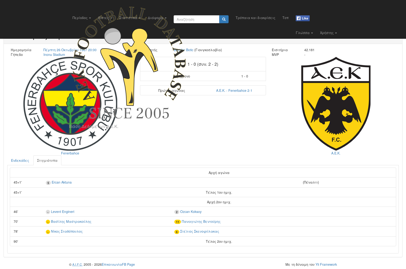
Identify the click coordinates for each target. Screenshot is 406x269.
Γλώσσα (303, 32)
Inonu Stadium (54, 54)
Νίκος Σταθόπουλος (67, 231)
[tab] (20, 160)
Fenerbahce (70, 153)
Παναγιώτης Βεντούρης (201, 221)
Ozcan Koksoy (191, 211)
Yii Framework (326, 264)
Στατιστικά (128, 17)
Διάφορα (156, 17)
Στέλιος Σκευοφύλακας (199, 231)
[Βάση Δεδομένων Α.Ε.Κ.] (129, 6)
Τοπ (285, 17)
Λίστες (104, 17)
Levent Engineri (62, 211)
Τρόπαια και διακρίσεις (255, 17)
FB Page (128, 264)
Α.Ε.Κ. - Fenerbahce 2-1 (234, 90)
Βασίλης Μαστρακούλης (71, 221)
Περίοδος (81, 17)
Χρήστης (327, 32)
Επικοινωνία (112, 264)
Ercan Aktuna (62, 182)
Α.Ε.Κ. (335, 153)
